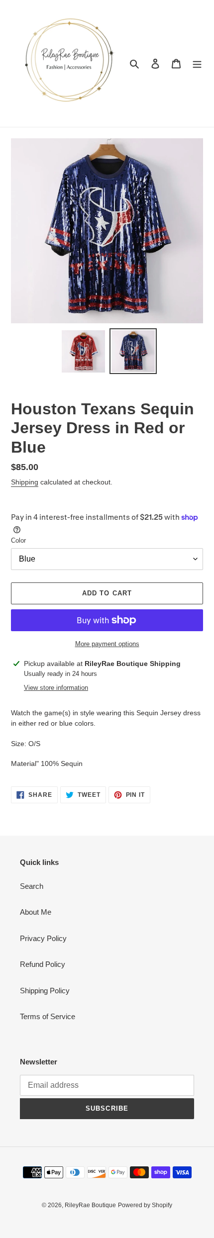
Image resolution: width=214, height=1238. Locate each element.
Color (18, 540)
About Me (35, 912)
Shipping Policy (45, 990)
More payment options (107, 644)
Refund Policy (42, 964)
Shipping (24, 482)
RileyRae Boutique (90, 1205)
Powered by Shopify (145, 1205)
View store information (56, 687)
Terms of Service (47, 1016)
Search (31, 886)
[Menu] (197, 63)
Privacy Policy (43, 938)
